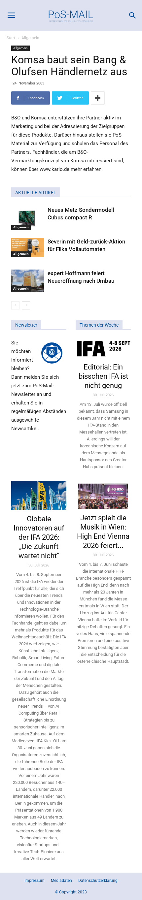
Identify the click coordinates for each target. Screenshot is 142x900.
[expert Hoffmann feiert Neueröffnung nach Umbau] (27, 281)
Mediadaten (61, 880)
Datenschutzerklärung (98, 880)
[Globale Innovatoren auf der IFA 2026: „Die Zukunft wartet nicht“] (38, 495)
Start (11, 38)
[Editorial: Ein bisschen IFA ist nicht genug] (103, 348)
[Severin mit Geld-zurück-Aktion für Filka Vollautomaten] (27, 247)
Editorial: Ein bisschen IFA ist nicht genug (103, 376)
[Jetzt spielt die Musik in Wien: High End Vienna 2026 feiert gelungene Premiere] (103, 495)
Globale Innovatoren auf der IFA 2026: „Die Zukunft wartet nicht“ (39, 537)
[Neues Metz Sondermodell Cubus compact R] (27, 218)
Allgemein (30, 38)
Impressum (34, 880)
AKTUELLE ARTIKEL (35, 192)
